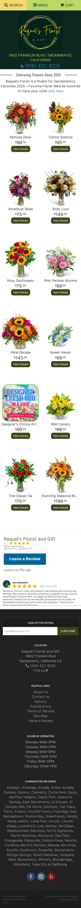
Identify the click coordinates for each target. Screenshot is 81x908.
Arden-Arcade (62, 787)
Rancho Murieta (33, 845)
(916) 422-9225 (42, 66)
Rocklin (12, 850)
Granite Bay (34, 816)
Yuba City (39, 864)
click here (55, 91)
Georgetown (13, 816)
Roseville (45, 850)
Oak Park (62, 836)
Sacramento (64, 850)
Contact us (40, 697)
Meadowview (17, 831)
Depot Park (47, 797)
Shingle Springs (18, 855)
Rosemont (28, 850)
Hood (12, 821)
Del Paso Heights (22, 797)
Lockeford (26, 826)
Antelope (29, 787)
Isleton (23, 821)
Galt (73, 811)
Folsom (20, 811)
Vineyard (67, 855)
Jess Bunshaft (20, 582)
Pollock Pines (52, 840)
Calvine (9, 792)
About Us (40, 692)
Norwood (45, 836)
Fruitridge (60, 811)
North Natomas (23, 836)
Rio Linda (68, 845)
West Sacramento (22, 859)
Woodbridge (62, 859)
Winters (44, 859)
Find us (39, 670)
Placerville (32, 840)
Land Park (39, 821)
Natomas (37, 831)
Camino (23, 792)
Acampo (13, 787)
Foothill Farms (39, 811)
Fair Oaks (67, 807)
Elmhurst (51, 807)
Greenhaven (55, 816)
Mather (51, 826)
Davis (72, 792)
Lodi (40, 826)
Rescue (53, 845)
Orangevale (13, 840)
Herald (72, 816)
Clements (38, 792)
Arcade (43, 787)
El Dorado (60, 802)
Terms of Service (40, 711)
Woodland (22, 864)
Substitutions (40, 706)
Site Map (40, 716)
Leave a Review (40, 721)
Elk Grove (34, 807)
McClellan (66, 826)
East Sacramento (36, 802)
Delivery (40, 701)
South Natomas (45, 855)
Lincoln (54, 821)
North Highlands (60, 831)
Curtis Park (57, 792)
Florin (8, 811)
